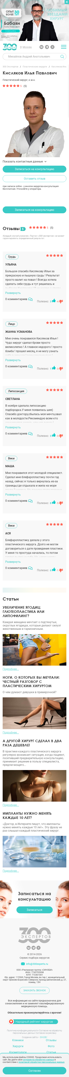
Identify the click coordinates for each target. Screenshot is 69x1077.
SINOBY (43, 1037)
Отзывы (51, 1040)
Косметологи (18, 1052)
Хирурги (18, 1046)
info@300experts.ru (37, 964)
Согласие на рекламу (46, 1033)
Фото (51, 1046)
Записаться (34, 910)
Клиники (18, 1040)
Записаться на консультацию (34, 169)
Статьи (51, 1052)
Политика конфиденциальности (23, 1030)
